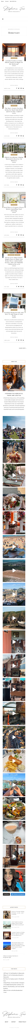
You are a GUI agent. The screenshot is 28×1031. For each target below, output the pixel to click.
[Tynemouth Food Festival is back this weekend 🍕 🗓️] (14, 427)
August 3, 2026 (7, 88)
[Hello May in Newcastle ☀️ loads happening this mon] (14, 594)
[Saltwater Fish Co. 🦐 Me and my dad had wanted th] (14, 808)
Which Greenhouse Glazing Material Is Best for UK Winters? (14, 158)
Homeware (14, 58)
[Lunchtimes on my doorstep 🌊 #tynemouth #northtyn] (14, 618)
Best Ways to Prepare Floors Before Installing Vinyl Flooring (14, 209)
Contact (7, 1)
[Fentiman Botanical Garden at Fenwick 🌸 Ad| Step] (14, 522)
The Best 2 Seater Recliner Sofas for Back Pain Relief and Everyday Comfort (14, 109)
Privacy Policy (22, 1021)
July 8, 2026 (6, 235)
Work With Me (13, 1)
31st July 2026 (14, 950)
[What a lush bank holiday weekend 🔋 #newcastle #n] (14, 451)
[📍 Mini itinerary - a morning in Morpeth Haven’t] (14, 856)
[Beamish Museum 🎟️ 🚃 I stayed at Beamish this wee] (14, 665)
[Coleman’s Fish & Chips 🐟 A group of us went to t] (14, 760)
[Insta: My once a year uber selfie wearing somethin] (14, 880)
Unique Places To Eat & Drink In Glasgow (14, 982)
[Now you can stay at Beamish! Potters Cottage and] (14, 641)
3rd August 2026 (15, 937)
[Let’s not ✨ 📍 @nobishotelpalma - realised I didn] (14, 475)
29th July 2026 (6, 959)
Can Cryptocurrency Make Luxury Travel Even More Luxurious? (18, 923)
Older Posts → (23, 348)
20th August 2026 (15, 916)
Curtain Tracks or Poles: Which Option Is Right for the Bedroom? (14, 62)
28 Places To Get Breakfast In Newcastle (14, 973)
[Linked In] (23, 88)
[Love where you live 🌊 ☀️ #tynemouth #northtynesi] (14, 570)
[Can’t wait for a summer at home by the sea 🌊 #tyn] (14, 737)
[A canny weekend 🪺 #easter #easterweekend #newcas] (14, 832)
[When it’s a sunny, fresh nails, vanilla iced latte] (14, 546)
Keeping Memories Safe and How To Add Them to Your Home (14, 314)
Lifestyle (17, 254)
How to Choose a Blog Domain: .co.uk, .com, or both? (18, 913)
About (2, 1)
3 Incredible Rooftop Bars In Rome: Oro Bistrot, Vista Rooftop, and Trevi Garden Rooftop (14, 986)
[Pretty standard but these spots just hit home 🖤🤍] (14, 713)
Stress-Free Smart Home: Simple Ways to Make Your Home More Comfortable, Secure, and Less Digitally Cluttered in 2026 (14, 261)
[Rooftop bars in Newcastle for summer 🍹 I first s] (14, 784)
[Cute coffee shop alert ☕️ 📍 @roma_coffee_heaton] (14, 689)
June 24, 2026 (7, 340)
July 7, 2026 (6, 286)
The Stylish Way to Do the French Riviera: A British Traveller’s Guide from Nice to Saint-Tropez (18, 945)
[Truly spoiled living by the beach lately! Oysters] (14, 498)
